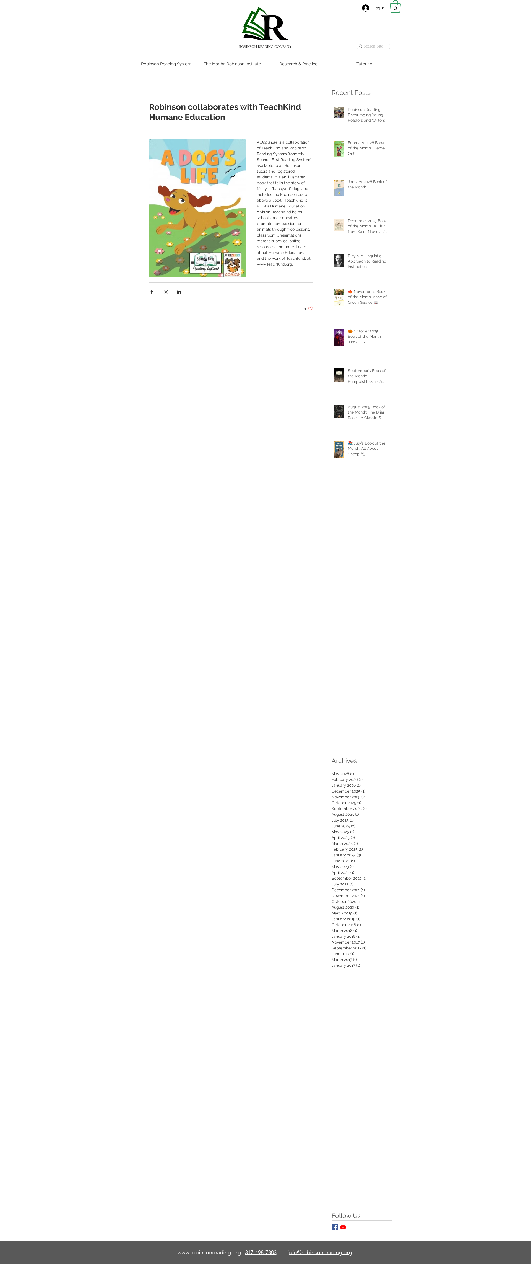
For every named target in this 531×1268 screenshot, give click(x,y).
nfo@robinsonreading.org (320, 1252)
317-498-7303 (261, 1252)
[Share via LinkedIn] (178, 291)
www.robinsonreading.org (209, 1252)
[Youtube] (343, 1227)
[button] (395, 6)
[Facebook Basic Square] (335, 1227)
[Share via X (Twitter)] (165, 291)
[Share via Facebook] (151, 291)
